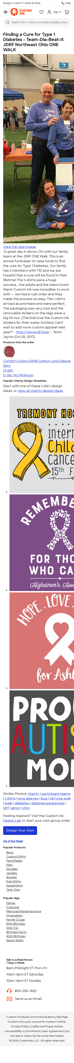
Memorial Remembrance (23, 911)
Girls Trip (12, 928)
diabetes (22, 803)
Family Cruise (15, 919)
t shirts (10, 798)
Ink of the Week (13, 841)
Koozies (11, 877)
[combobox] (37, 22)
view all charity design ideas (40, 391)
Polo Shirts (13, 881)
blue (44, 798)
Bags (9, 852)
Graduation (14, 915)
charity (33, 794)
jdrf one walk (60, 798)
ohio (26, 808)
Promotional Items (43, 1017)
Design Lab (12, 821)
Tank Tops (13, 889)
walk (8, 803)
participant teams (55, 794)
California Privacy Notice (47, 1026)
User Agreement (53, 1031)
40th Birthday (16, 936)
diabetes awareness (47, 803)
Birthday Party (16, 932)
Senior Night (14, 940)
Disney (10, 903)
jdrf (6, 808)
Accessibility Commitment (23, 1031)
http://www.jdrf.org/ (33, 332)
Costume (12, 907)
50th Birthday (15, 924)
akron (15, 808)
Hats (9, 865)
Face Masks (14, 861)
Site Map (62, 1017)
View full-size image (19, 247)
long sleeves (28, 798)
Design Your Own (20, 830)
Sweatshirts (14, 885)
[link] (21, 12)
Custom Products (17, 1017)
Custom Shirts (16, 856)
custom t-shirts (56, 1021)
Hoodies (12, 869)
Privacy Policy (20, 1026)
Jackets (11, 873)
